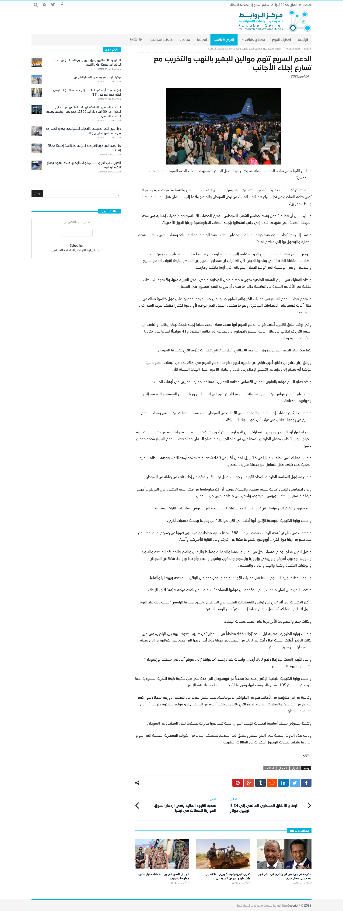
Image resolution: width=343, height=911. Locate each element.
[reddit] (272, 783)
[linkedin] (283, 783)
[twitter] (295, 783)
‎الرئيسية (308, 48)
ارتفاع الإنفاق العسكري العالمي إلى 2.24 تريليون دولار (263, 805)
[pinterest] (237, 783)
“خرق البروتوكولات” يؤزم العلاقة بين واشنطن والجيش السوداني (227, 876)
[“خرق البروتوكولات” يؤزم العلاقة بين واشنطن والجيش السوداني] (223, 854)
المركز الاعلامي (293, 48)
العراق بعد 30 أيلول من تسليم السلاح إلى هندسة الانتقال (263, 5)
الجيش (295, 768)
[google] (249, 783)
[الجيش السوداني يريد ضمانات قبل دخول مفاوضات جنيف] (162, 854)
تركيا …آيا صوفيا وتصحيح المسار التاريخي (97, 77)
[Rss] (44, 4)
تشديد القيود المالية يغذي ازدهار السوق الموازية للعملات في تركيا (185, 805)
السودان (283, 768)
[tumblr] (260, 783)
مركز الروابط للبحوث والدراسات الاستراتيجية (262, 905)
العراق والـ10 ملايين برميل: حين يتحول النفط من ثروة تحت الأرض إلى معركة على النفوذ (87, 62)
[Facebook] (61, 4)
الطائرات (270, 768)
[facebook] (306, 783)
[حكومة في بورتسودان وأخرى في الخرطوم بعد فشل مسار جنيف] (284, 854)
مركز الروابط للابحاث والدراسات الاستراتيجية (75, 250)
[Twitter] (53, 4)
